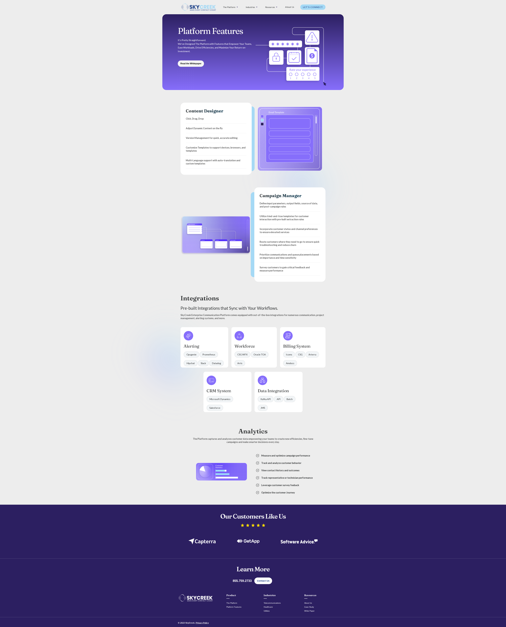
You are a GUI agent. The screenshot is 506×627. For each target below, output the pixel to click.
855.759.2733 (242, 580)
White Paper (309, 611)
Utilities (267, 611)
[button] (230, 7)
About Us (289, 7)
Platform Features (233, 607)
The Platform (231, 603)
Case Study (309, 607)
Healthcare (268, 607)
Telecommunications (272, 603)
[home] (199, 7)
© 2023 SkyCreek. (193, 622)
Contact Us (263, 580)
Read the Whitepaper (190, 63)
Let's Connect (313, 7)
